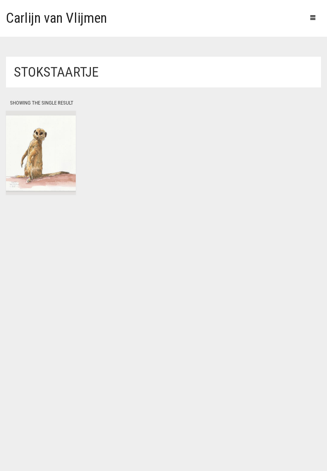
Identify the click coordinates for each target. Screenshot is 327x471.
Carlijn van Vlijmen (56, 18)
